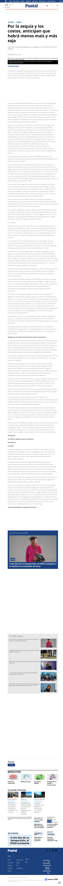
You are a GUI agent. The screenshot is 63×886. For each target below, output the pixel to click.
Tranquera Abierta (37, 782)
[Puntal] (12, 852)
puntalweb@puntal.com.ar (15, 881)
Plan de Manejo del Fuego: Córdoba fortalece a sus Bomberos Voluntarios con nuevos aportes (39, 805)
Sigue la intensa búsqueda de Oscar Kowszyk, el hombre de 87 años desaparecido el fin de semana (26, 806)
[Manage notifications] (59, 882)
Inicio (10, 1)
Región (22, 1)
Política (9, 871)
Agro (26, 862)
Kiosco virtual (47, 868)
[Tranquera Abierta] (39, 777)
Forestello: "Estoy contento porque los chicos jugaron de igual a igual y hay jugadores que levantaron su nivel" (24, 684)
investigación (11, 801)
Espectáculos (42, 1)
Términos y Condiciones (12, 877)
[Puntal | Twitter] (54, 6)
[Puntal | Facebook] (51, 6)
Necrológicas (19, 868)
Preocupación (24, 801)
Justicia (49, 821)
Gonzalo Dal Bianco (14, 66)
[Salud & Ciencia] (26, 777)
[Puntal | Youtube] (57, 6)
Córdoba (11, 765)
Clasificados (47, 871)
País (17, 865)
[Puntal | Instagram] (53, 851)
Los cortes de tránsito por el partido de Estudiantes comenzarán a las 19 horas (23, 673)
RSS (48, 873)
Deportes (28, 1)
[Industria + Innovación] (13, 777)
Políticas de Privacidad (22, 877)
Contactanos (47, 865)
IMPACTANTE (36, 821)
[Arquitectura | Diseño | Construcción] (52, 777)
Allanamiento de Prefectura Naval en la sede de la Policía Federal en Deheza (24, 651)
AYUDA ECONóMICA (38, 801)
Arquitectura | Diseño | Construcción (52, 783)
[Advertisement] (45, 89)
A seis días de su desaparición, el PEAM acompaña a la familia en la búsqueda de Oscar (32, 564)
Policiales (34, 1)
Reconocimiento (51, 834)
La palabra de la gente (38, 834)
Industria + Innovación (11, 782)
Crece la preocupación (13, 833)
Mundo (27, 859)
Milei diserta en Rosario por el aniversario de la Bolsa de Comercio (24, 662)
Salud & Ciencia (26, 782)
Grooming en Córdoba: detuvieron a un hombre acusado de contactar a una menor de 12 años (13, 805)
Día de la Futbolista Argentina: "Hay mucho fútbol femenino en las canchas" (52, 841)
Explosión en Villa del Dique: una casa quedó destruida (39, 826)
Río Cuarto (16, 1)
